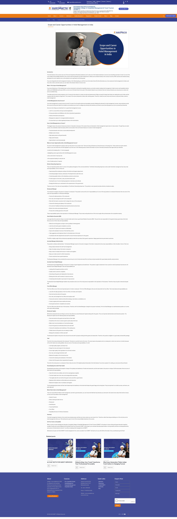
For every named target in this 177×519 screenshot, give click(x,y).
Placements (101, 483)
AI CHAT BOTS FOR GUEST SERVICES (59, 462)
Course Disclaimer (53, 496)
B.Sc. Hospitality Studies (70, 481)
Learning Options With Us (92, 3)
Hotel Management (69, 483)
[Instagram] (127, 1)
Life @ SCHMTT (102, 485)
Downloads (89, 1)
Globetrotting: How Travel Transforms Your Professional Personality (87, 463)
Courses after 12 (123, 8)
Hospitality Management (70, 485)
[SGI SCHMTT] (60, 8)
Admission (101, 481)
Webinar (98, 1)
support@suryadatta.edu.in (75, 2)
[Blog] (123, 3)
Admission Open (170, 16)
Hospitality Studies (69, 486)
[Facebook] (123, 1)
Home (48, 19)
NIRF (94, 1)
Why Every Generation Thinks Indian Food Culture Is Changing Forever (115, 463)
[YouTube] (125, 1)
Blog (54, 19)
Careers (104, 1)
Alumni (108, 1)
